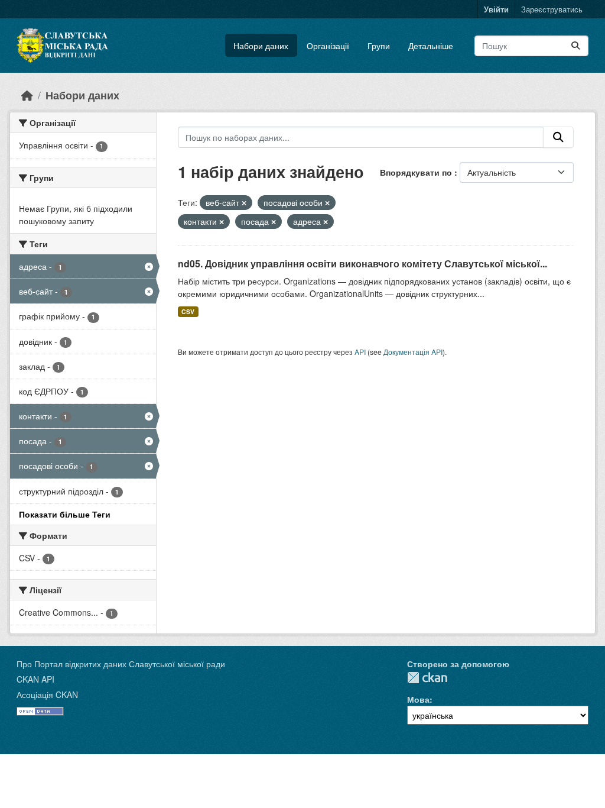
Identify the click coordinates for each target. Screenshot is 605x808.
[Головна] (27, 95)
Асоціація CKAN (47, 694)
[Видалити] (244, 203)
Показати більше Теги (64, 514)
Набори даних (260, 45)
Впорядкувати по (417, 172)
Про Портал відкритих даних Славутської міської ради (121, 664)
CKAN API (35, 679)
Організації (328, 45)
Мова (418, 699)
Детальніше (430, 45)
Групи (378, 45)
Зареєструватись (552, 9)
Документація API (413, 352)
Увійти (496, 9)
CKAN (427, 677)
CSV (187, 311)
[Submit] (575, 45)
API (360, 352)
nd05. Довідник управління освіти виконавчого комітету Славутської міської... (362, 263)
